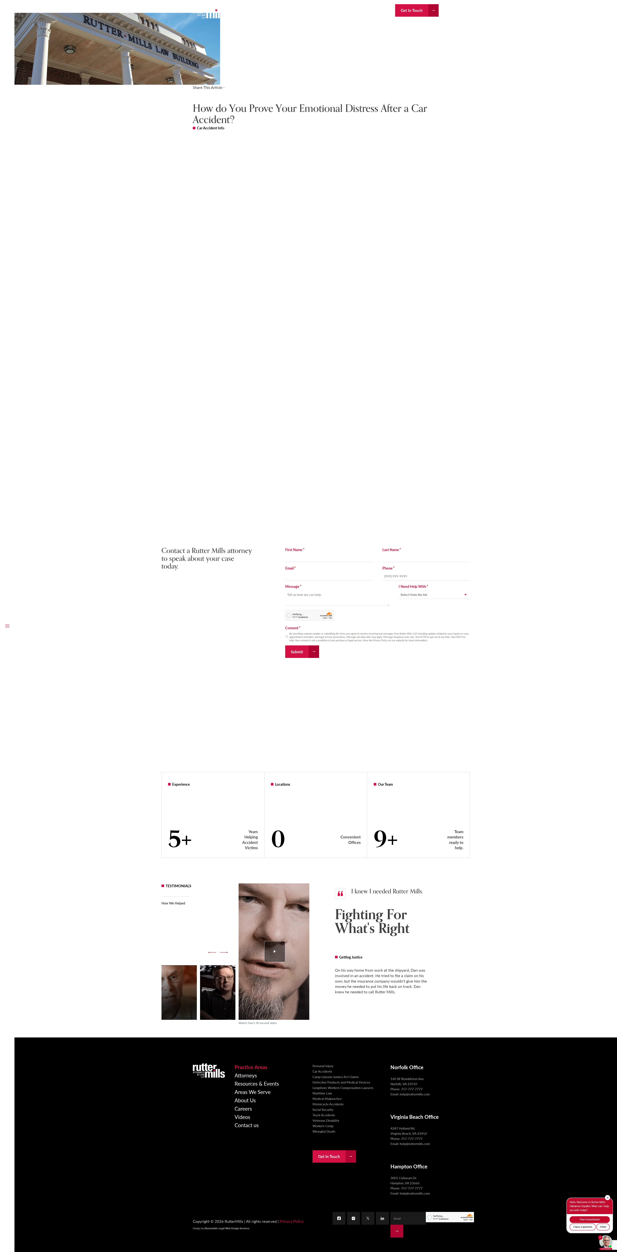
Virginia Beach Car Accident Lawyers (254, 739)
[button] (7, 626)
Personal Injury (323, 1066)
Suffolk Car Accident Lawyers (365, 746)
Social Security (323, 1109)
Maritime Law (322, 1093)
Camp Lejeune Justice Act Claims (336, 1077)
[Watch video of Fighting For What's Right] (274, 951)
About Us (245, 1100)
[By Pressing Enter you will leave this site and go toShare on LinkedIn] (216, 96)
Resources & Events (257, 1083)
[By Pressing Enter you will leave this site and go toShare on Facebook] (199, 96)
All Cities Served (348, 752)
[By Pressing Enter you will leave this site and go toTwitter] (368, 1218)
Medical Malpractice (327, 1098)
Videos (242, 1117)
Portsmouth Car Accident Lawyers (250, 752)
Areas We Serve (253, 1092)
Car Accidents (322, 1071)
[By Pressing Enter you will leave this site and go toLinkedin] (382, 1218)
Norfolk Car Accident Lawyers (245, 732)
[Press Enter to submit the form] (396, 1231)
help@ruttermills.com (415, 1094)
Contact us (247, 1125)
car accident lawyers (351, 172)
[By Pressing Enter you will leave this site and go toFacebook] (339, 1218)
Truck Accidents (324, 1115)
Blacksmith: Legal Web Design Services (227, 1228)
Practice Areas (251, 1067)
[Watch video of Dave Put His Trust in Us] (179, 992)
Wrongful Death (324, 1131)
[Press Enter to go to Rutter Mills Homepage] (209, 1070)
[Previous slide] (212, 952)
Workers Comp (323, 1126)
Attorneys (246, 1075)
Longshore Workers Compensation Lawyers (343, 1087)
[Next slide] (224, 952)
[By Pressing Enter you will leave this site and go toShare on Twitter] (234, 96)
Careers (243, 1108)
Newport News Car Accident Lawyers (374, 739)
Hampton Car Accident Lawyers (368, 732)
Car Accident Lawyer (279, 698)
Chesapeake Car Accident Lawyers (250, 746)
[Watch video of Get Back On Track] (217, 992)
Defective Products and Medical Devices (341, 1082)
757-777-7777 (377, 10)
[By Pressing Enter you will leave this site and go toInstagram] (353, 1218)
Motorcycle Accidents (328, 1104)
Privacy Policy (292, 1221)
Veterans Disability (326, 1120)
